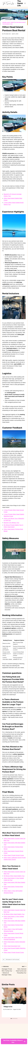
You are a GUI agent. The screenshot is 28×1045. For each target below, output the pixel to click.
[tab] (12, 1018)
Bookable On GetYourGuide (12, 959)
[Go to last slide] (4, 1002)
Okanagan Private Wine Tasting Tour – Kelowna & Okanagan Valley (7, 970)
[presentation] (14, 996)
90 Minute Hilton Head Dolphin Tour (14, 876)
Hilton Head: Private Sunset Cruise (14, 855)
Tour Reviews (5, 24)
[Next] (24, 1002)
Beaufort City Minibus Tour (11, 522)
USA (12, 24)
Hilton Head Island (20, 22)
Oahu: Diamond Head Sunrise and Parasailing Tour (21, 970)
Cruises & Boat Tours (8, 22)
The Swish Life (7, 33)
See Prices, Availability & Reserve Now (13, 1041)
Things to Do (7, 1006)
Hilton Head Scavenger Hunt (12, 946)
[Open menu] (25, 3)
